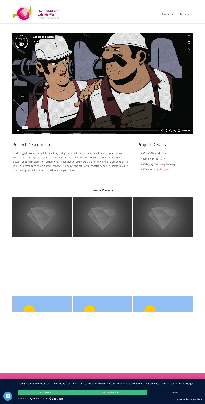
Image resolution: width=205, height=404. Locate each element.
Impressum (181, 399)
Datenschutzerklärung (194, 399)
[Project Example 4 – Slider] (163, 254)
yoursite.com (161, 169)
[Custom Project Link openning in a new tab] (42, 254)
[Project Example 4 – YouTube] (102, 254)
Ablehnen (45, 392)
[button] (172, 14)
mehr (174, 392)
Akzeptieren (110, 392)
